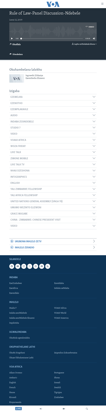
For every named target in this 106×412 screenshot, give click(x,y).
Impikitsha (14, 323)
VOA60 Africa (60, 308)
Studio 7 (12, 308)
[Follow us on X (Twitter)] (29, 266)
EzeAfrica (13, 288)
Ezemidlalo (14, 293)
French (12, 388)
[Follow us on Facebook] (11, 266)
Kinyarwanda (15, 402)
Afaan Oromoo (15, 373)
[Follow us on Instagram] (23, 266)
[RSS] (47, 266)
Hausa (12, 393)
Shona (57, 378)
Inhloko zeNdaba (61, 288)
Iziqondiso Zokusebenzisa (65, 353)
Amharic (13, 378)
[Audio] (41, 409)
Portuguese (59, 373)
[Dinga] (87, 409)
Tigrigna (58, 393)
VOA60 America (61, 318)
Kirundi (12, 397)
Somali (57, 383)
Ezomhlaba (59, 283)
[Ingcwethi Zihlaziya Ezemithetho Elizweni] (16, 78)
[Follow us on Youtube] (17, 266)
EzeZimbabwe (15, 283)
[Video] (64, 409)
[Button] (16, 55)
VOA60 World (60, 313)
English (12, 383)
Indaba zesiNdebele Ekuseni (22, 318)
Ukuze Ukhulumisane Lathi (21, 358)
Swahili (57, 388)
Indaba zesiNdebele (18, 313)
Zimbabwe (59, 397)
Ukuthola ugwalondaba (19, 338)
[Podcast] (35, 266)
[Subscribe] (41, 266)
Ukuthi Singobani (17, 353)
